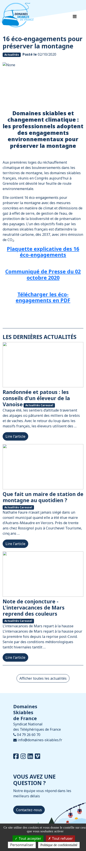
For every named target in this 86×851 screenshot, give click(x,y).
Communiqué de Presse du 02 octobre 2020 (43, 274)
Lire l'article (15, 436)
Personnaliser (22, 844)
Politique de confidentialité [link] (58, 845)
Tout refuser (62, 838)
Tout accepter (29, 838)
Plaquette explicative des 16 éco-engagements (43, 251)
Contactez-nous (29, 809)
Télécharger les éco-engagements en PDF (43, 297)
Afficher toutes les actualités (43, 678)
